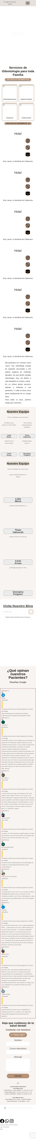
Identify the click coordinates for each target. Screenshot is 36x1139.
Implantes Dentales (26, 99)
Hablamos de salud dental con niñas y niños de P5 (15, 632)
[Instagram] (27, 141)
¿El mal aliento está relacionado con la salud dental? (26, 645)
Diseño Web (3, 1133)
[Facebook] (2, 1121)
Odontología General (9, 99)
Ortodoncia (9, 118)
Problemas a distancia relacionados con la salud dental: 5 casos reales (26, 660)
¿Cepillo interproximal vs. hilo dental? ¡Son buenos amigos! (10, 661)
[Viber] (27, 147)
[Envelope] (27, 154)
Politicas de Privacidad (6, 1131)
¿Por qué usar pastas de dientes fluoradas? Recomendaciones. (9, 645)
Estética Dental (26, 118)
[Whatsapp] (7, 1121)
